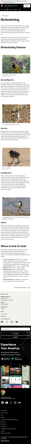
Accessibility (4, 410)
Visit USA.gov (5, 441)
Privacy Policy (4, 412)
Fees (20, 9)
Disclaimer (3, 426)
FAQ (3, 311)
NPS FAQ (3, 421)
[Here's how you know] (15, 2)
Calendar (15, 9)
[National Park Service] (1, 6)
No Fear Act (4, 424)
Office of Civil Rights (6, 433)
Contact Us (4, 307)
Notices (3, 417)
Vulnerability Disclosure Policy (8, 428)
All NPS (15, 337)
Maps (11, 9)
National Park (11, 5)
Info (1, 9)
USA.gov (3, 430)
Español (4, 316)
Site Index (4, 313)
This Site (15, 333)
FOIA (2, 415)
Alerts (6, 9)
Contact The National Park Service (9, 419)
